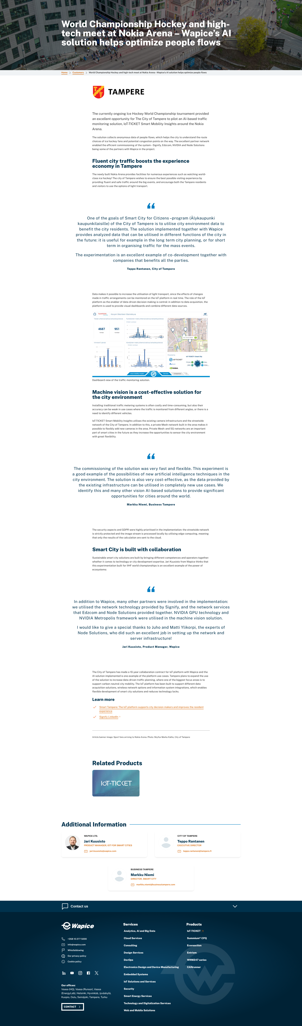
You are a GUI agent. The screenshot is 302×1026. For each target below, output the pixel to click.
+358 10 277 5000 (77, 939)
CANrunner (194, 967)
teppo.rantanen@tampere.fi (197, 851)
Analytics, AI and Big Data (139, 930)
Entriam (192, 952)
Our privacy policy (77, 956)
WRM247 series (197, 959)
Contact (70, 1006)
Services (130, 924)
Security (129, 988)
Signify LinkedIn (108, 716)
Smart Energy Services (138, 996)
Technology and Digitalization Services (147, 1003)
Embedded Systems (136, 974)
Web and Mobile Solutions (139, 1010)
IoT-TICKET (194, 930)
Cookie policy (74, 961)
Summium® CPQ (197, 938)
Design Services (133, 952)
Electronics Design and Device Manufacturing (151, 967)
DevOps (128, 959)
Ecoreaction (194, 945)
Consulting (130, 945)
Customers (78, 72)
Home (64, 72)
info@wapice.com (77, 944)
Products (194, 924)
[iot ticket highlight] (116, 795)
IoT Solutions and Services (140, 981)
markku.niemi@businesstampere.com (155, 884)
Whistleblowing (76, 950)
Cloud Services (133, 938)
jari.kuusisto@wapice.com (103, 851)
